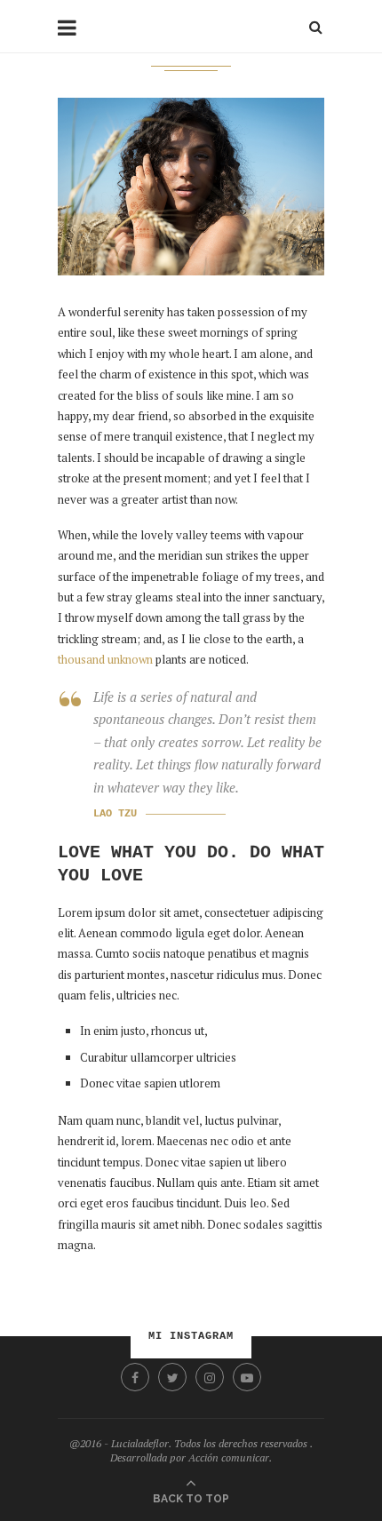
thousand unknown (105, 659)
